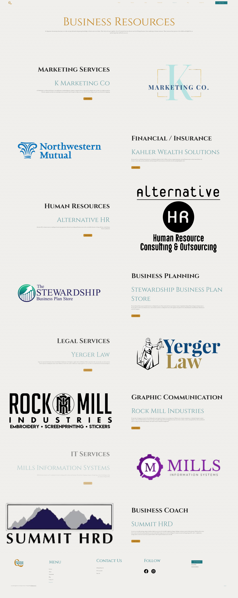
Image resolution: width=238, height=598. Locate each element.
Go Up (225, 585)
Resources (51, 582)
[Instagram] (153, 571)
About (50, 571)
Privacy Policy (193, 564)
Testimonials (51, 574)
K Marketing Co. (33, 585)
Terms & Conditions (194, 566)
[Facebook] (146, 571)
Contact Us (51, 579)
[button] (221, 2)
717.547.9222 (100, 570)
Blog (50, 577)
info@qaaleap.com (100, 567)
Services (50, 569)
